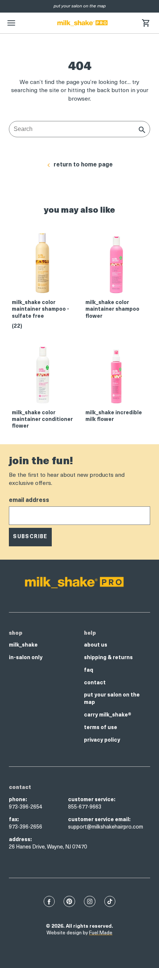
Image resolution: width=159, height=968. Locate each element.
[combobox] (79, 129)
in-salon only (26, 658)
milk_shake (23, 645)
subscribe (30, 537)
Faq (88, 670)
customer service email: (99, 820)
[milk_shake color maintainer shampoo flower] (116, 265)
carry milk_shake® (107, 715)
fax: (14, 820)
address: (20, 840)
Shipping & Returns (108, 658)
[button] (145, 23)
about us (95, 645)
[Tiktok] (109, 901)
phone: (18, 800)
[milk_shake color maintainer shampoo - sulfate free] (43, 265)
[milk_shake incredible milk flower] (116, 376)
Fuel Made (100, 933)
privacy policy (102, 740)
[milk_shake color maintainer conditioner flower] (43, 376)
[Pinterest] (69, 901)
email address (29, 500)
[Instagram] (89, 901)
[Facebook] (49, 901)
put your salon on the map (112, 698)
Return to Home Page (83, 165)
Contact (95, 683)
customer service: (91, 800)
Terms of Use (100, 728)
